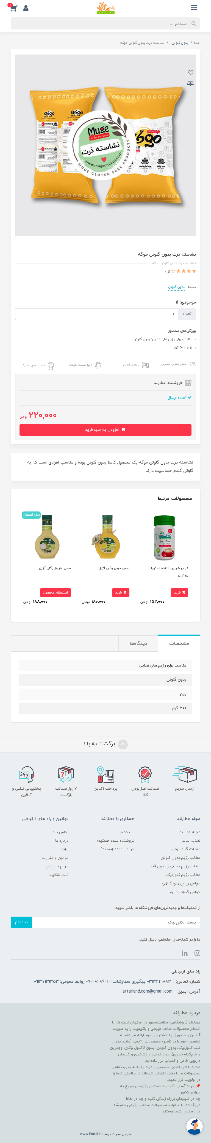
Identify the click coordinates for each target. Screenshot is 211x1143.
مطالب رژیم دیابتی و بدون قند (175, 866)
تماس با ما (60, 832)
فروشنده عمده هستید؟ (115, 840)
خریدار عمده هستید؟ (117, 849)
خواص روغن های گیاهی (181, 883)
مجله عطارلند (189, 832)
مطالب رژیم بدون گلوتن (180, 857)
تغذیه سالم (191, 840)
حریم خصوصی (57, 866)
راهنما (64, 849)
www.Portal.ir (90, 1134)
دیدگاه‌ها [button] (138, 643)
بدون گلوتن (176, 287)
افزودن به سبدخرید (103, 430)
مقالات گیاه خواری (185, 849)
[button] (17, 8)
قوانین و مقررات (55, 857)
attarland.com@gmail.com (148, 991)
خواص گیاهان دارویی (183, 892)
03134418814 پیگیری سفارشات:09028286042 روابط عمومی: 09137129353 (103, 982)
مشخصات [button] (179, 643)
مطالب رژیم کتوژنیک (183, 874)
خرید (178, 592)
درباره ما (61, 840)
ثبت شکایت (58, 874)
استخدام (127, 832)
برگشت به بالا (100, 744)
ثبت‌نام (21, 922)
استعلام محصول (55, 592)
